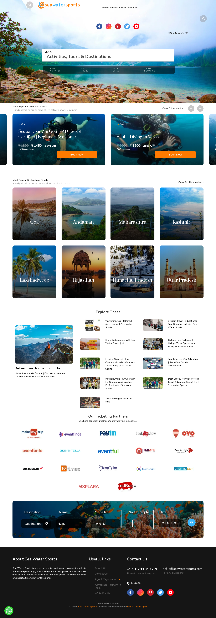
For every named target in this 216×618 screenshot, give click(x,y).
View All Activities (173, 108)
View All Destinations (191, 182)
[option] (58, 139)
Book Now (76, 154)
